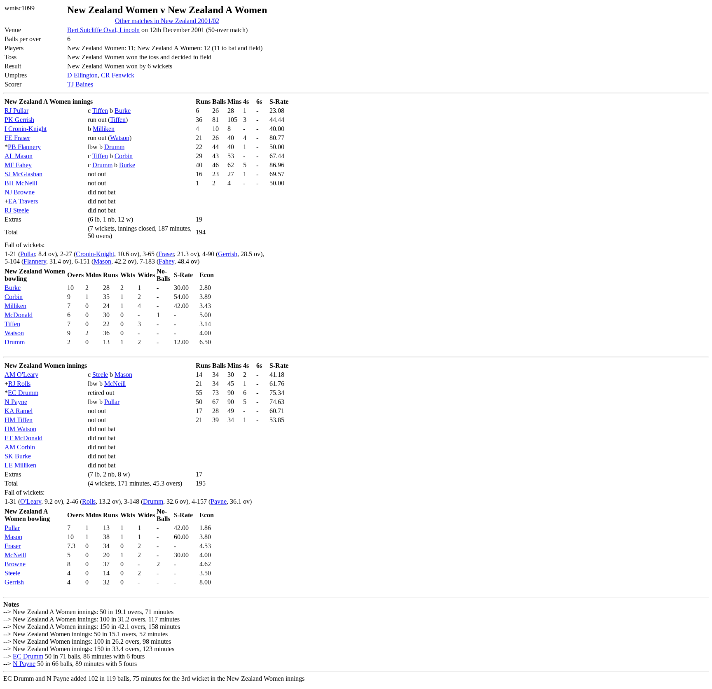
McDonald (19, 314)
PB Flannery (24, 146)
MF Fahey (18, 164)
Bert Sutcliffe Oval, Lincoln (103, 29)
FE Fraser (17, 137)
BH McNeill (21, 183)
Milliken (104, 128)
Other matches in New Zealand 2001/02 (167, 20)
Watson (119, 137)
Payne (219, 501)
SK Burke (18, 456)
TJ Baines (80, 84)
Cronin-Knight (95, 253)
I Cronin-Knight (26, 128)
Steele (100, 374)
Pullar (27, 253)
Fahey (166, 261)
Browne (15, 564)
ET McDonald (23, 437)
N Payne (16, 401)
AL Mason (19, 155)
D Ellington (82, 75)
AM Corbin (20, 447)
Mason (102, 261)
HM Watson (20, 428)
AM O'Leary (21, 374)
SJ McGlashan (23, 174)
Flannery (34, 261)
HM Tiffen (19, 419)
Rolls (89, 501)
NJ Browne (20, 192)
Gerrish (227, 253)
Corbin (124, 155)
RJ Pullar (16, 110)
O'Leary (30, 501)
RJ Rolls (19, 383)
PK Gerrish (19, 119)
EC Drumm (23, 392)
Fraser (166, 253)
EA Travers (23, 201)
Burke (123, 110)
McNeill (115, 383)
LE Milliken (20, 465)
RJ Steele (17, 210)
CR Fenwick (117, 75)
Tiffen (100, 110)
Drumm (114, 146)
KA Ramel (19, 410)
